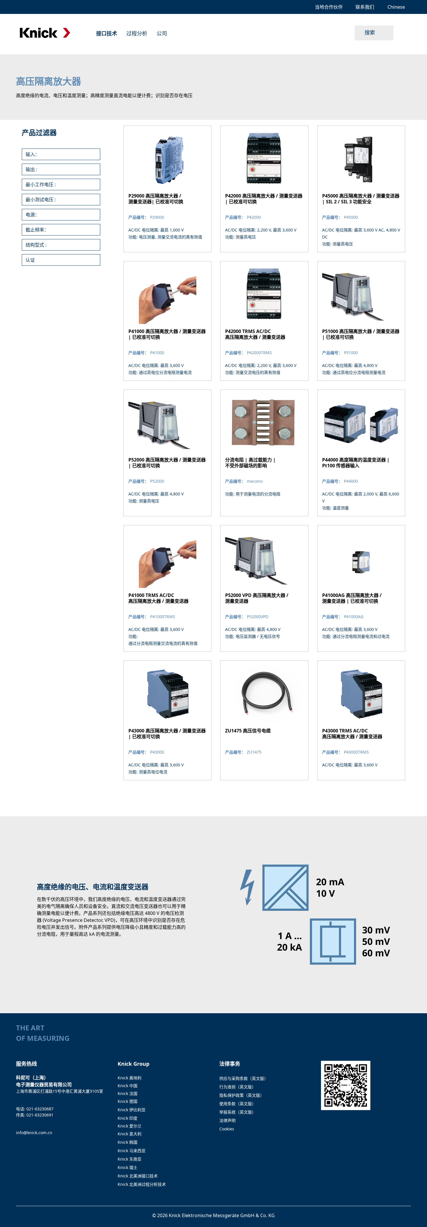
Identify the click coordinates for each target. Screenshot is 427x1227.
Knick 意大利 (129, 1133)
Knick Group (133, 1063)
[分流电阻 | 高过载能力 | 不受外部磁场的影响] (264, 453)
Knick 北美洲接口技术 (138, 1176)
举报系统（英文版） (237, 1112)
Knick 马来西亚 (132, 1150)
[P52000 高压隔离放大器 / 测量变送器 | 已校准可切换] (167, 453)
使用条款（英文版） (237, 1103)
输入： (33, 154)
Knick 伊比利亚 (132, 1109)
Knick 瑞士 (127, 1167)
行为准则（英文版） (237, 1087)
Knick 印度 (127, 1118)
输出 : (31, 169)
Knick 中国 (127, 1085)
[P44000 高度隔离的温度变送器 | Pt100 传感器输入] (361, 453)
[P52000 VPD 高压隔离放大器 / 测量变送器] (264, 588)
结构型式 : (36, 245)
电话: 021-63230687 (34, 1109)
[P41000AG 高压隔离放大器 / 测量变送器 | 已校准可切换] (361, 588)
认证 (30, 260)
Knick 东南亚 (129, 1159)
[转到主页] (45, 33)
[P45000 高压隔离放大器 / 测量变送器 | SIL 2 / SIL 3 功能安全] (361, 189)
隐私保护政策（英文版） (241, 1095)
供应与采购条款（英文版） (243, 1078)
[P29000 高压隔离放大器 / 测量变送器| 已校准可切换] (167, 189)
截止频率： (37, 230)
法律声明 (227, 1120)
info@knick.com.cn (34, 1132)
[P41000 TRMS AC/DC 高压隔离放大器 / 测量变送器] (167, 588)
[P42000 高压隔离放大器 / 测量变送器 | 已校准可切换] (264, 189)
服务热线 (26, 1063)
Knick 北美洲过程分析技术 (142, 1184)
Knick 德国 (127, 1101)
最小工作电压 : (41, 184)
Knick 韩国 (127, 1142)
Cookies (226, 1129)
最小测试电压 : (41, 199)
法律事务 (229, 1063)
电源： (33, 214)
